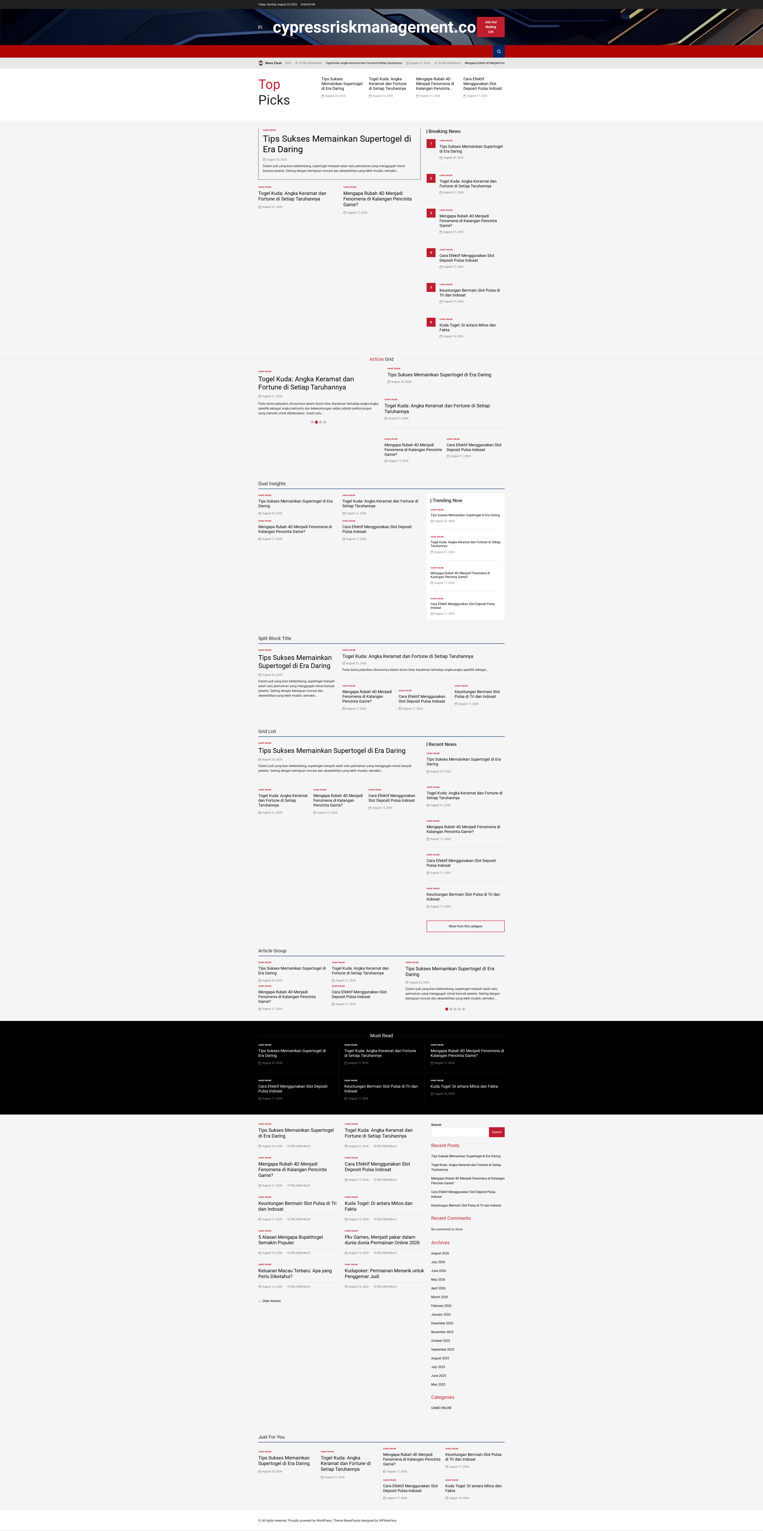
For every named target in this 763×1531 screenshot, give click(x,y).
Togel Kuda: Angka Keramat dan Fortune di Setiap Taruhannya (296, 63)
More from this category (465, 926)
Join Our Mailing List (491, 27)
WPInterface (387, 1520)
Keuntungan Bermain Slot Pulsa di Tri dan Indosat (477, 694)
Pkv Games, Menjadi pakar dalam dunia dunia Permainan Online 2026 (382, 1240)
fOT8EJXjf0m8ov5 (381, 63)
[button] (503, 87)
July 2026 (438, 1262)
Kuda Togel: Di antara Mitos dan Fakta (464, 1086)
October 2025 (440, 1341)
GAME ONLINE (269, 130)
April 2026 (438, 1288)
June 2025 (438, 1376)
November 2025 (442, 1332)
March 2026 (439, 1297)
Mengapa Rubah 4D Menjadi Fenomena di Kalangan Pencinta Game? (439, 63)
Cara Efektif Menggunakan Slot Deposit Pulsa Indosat (482, 84)
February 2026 (441, 1306)
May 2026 (438, 1279)
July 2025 (438, 1367)
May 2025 (438, 1384)
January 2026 (441, 1314)
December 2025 (442, 1323)
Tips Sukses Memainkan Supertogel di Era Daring (342, 84)
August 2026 (440, 1253)
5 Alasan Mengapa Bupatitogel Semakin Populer (290, 1240)
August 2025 (440, 1358)
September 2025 (442, 1349)
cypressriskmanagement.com (381, 27)
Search (436, 1125)
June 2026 (438, 1271)
